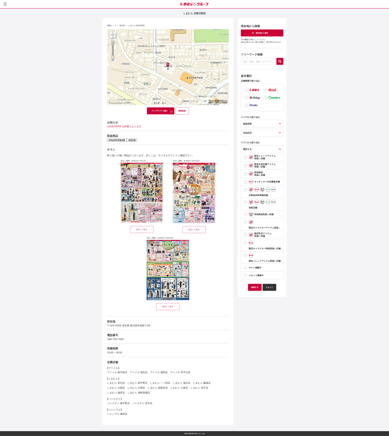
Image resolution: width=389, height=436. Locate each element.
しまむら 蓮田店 (116, 392)
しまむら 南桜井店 (158, 387)
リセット (269, 287)
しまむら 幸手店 (199, 387)
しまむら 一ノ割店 (160, 382)
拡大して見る (141, 229)
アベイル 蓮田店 (159, 372)
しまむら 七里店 (179, 387)
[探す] (279, 61)
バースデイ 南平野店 (118, 403)
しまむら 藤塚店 (202, 382)
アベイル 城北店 (139, 372)
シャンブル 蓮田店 (117, 413)
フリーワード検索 (252, 54)
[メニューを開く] (5, 4)
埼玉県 (122, 25)
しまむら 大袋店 (116, 387)
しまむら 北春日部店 (136, 25)
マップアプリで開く (160, 111)
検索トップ (111, 25)
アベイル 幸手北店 (180, 372)
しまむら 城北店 (181, 382)
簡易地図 (182, 111)
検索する (254, 287)
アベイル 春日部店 (117, 372)
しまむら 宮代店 (116, 382)
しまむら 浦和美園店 (138, 392)
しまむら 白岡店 (136, 387)
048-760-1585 (115, 339)
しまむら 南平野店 (137, 382)
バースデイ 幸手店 (142, 403)
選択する (247, 149)
